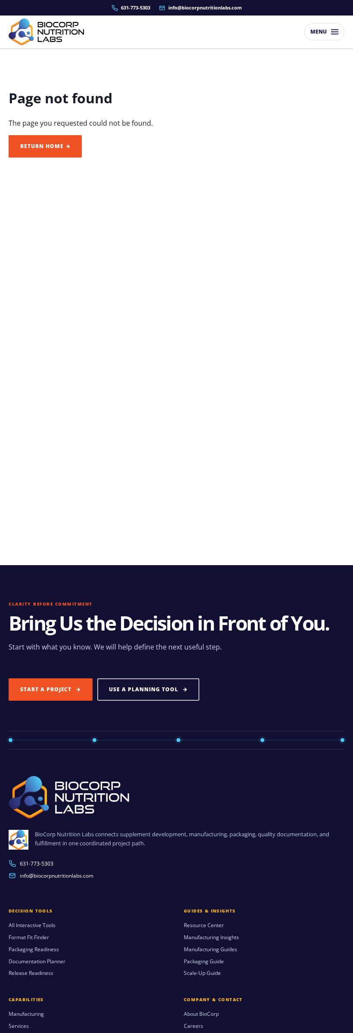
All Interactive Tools (32, 925)
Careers (193, 1026)
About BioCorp (201, 1014)
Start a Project (50, 689)
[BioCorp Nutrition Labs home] (46, 32)
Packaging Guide (204, 961)
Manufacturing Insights (211, 937)
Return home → (45, 146)
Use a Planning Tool (148, 689)
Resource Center (204, 925)
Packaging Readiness (34, 949)
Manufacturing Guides (210, 949)
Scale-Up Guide (202, 973)
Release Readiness (31, 973)
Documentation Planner (37, 961)
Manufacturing (26, 1014)
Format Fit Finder (29, 937)
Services (19, 1026)
